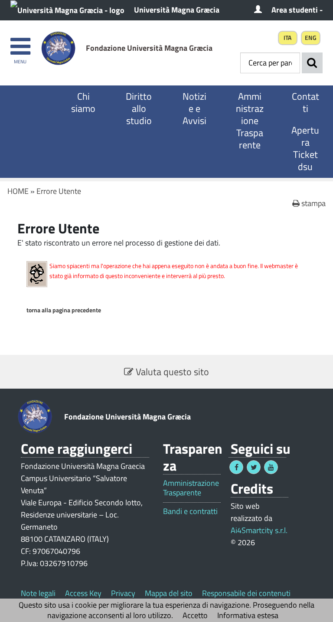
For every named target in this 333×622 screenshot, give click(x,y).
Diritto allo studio (139, 108)
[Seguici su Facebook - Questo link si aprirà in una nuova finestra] (236, 467)
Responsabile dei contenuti (246, 593)
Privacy (123, 593)
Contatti (305, 102)
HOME (18, 191)
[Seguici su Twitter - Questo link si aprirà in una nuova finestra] (254, 467)
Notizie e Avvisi (194, 108)
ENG (311, 38)
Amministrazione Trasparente (250, 120)
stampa (313, 203)
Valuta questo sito (171, 372)
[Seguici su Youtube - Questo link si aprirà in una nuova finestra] (271, 467)
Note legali (38, 593)
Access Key (83, 593)
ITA (287, 38)
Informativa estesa (247, 615)
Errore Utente (58, 191)
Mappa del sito (169, 593)
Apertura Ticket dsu (305, 148)
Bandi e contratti (190, 511)
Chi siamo (83, 102)
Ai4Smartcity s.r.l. (259, 530)
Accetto (195, 615)
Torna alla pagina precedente (63, 310)
